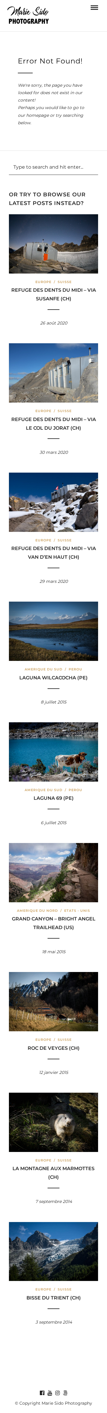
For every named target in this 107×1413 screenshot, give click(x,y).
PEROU (75, 669)
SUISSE (65, 282)
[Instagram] (57, 1393)
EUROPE (43, 282)
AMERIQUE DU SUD (43, 669)
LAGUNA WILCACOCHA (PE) (53, 678)
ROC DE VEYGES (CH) (54, 1048)
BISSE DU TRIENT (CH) (53, 1298)
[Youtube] (49, 1393)
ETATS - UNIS (77, 911)
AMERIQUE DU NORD (37, 911)
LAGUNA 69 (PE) (54, 798)
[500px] (65, 1393)
